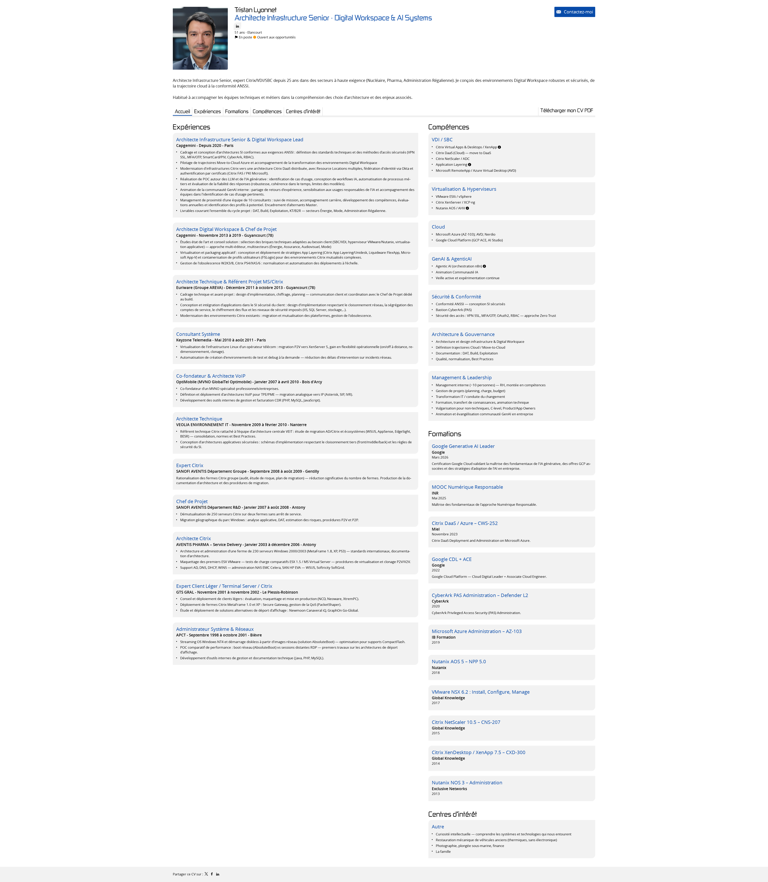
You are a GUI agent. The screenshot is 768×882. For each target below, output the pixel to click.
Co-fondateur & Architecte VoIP (210, 376)
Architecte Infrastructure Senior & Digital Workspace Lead (239, 139)
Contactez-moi (578, 12)
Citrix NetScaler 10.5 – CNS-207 (466, 722)
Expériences (191, 127)
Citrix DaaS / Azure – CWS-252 (465, 523)
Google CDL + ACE (452, 559)
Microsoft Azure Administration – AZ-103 (477, 631)
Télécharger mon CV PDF (566, 110)
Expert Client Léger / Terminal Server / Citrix (224, 586)
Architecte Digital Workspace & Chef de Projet (226, 229)
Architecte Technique (199, 418)
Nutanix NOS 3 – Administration (467, 782)
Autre (438, 826)
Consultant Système (198, 334)
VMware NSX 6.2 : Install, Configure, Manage (481, 692)
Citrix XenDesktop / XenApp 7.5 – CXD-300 (478, 752)
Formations (444, 433)
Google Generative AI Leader (463, 446)
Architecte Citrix (193, 538)
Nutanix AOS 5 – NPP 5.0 (459, 661)
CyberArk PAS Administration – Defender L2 (480, 595)
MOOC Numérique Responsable (467, 487)
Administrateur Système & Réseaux (215, 629)
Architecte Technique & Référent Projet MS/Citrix (229, 281)
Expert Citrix (189, 465)
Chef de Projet (192, 501)
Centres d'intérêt (452, 814)
